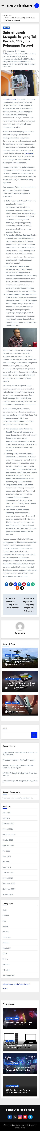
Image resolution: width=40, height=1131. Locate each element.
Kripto (5, 954)
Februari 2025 (8, 873)
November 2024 (9, 889)
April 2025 (7, 867)
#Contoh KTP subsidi (21, 64)
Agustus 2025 (8, 845)
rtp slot (5, 988)
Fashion (6, 915)
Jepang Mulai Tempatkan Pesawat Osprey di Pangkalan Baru (18, 662)
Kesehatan (7, 948)
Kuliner (5, 959)
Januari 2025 (8, 878)
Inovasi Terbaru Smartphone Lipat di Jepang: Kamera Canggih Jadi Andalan (20, 685)
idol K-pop (6, 937)
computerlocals (9, 99)
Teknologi (16, 679)
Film (4, 921)
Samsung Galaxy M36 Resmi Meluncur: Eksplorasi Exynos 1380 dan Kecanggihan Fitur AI (19, 709)
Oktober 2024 (8, 895)
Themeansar (20, 1128)
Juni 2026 (7, 813)
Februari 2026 (8, 824)
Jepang (16, 655)
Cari (5, 728)
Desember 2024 (9, 884)
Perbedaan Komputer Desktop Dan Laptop (19, 760)
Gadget (16, 702)
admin (11, 51)
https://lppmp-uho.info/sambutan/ (16, 984)
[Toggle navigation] (2, 5)
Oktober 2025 (8, 840)
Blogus (31, 1125)
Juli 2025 (6, 851)
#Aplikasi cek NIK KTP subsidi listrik (18, 54)
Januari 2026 (8, 829)
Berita (6, 27)
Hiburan (6, 932)
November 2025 (9, 835)
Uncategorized (8, 975)
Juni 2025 (7, 856)
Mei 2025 (6, 862)
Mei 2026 (6, 818)
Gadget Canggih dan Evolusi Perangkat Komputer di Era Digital (18, 1070)
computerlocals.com (19, 6)
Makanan (6, 965)
